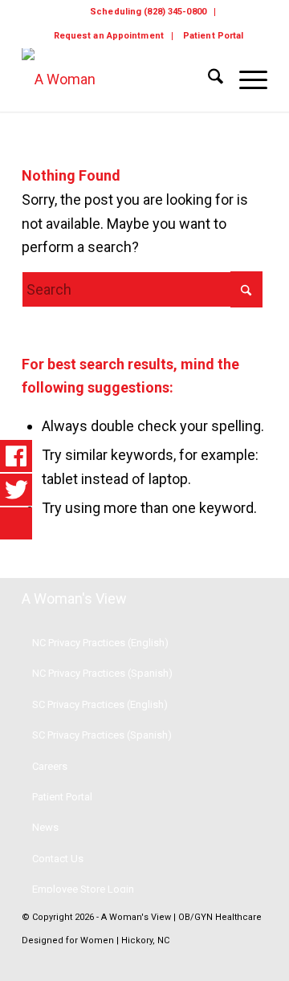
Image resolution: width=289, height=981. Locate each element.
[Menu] (245, 79)
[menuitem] (148, 12)
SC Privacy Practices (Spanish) (102, 735)
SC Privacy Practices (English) (100, 704)
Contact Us (57, 859)
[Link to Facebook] (231, 961)
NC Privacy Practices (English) (100, 643)
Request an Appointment (109, 36)
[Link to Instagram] (255, 961)
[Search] (207, 79)
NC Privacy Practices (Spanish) (102, 673)
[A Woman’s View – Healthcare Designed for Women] (120, 79)
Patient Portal (213, 36)
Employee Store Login (83, 889)
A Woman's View (74, 598)
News (45, 827)
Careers (49, 766)
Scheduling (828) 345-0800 (148, 11)
